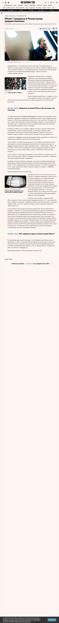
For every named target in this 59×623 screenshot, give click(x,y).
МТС (17, 158)
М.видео (10, 146)
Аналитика (38, 7)
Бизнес (15, 5)
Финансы (26, 5)
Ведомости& (32, 7)
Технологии (39, 5)
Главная (7, 16)
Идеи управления (20, 7)
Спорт (53, 7)
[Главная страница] (28, 2)
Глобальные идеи (8, 5)
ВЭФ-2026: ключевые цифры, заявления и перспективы (18, 12)
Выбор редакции (36, 12)
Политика (50, 5)
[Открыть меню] (56, 2)
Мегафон (19, 137)
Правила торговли (10, 7)
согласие (37, 619)
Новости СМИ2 (8, 259)
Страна (48, 7)
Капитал (44, 7)
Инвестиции (32, 5)
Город (27, 7)
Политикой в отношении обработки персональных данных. (17, 621)
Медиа (45, 5)
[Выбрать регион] (45, 2)
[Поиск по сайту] (48, 2)
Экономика (20, 5)
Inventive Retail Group (28, 116)
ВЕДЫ (4, 7)
